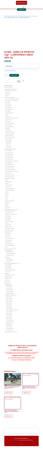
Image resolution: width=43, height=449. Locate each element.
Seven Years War (7, 283)
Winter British (8, 142)
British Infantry (7, 92)
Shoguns (6, 206)
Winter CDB (8, 143)
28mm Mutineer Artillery (9, 166)
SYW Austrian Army (8, 284)
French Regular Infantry (9, 126)
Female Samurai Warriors (9, 188)
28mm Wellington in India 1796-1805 (11, 209)
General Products (7, 281)
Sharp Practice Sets (8, 139)
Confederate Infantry (32, 16)
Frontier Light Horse (8, 240)
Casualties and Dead (9, 185)
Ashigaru (6, 179)
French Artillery (8, 121)
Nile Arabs (7, 95)
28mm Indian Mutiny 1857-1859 (10, 149)
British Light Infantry (8, 109)
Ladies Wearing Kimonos (9, 190)
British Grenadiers (8, 105)
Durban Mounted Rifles (9, 238)
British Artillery (7, 102)
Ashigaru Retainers (8, 181)
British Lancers (8, 236)
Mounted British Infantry (9, 132)
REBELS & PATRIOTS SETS (10, 137)
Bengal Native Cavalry (9, 212)
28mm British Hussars (9, 155)
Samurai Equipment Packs (10, 200)
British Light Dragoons (9, 221)
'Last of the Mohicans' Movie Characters (12, 98)
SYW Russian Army (8, 323)
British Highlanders (8, 107)
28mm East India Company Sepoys (11, 160)
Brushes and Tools (8, 278)
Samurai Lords (7, 202)
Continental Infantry (8, 268)
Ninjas (6, 192)
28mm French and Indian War (9, 97)
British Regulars (8, 266)
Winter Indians (8, 147)
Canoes (6, 114)
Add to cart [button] (8, 392)
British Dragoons (8, 233)
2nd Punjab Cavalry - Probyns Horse (11, 171)
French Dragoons (9, 306)
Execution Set (7, 186)
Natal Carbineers (8, 241)
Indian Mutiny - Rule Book (10, 175)
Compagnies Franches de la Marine (11, 118)
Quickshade (7, 280)
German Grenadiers (9, 289)
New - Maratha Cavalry (9, 230)
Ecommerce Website (14, 440)
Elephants (7, 223)
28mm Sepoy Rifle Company (10, 169)
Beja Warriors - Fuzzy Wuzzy (10, 90)
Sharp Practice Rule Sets (9, 176)
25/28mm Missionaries (8, 87)
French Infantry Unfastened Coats (12, 309)
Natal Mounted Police (9, 243)
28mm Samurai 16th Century (9, 178)
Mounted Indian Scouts (9, 135)
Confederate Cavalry (9, 251)
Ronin (6, 197)
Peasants (7, 195)
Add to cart (14, 75)
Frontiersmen (7, 128)
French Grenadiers (8, 125)
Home (5, 16)
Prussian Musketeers (10, 321)
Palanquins (7, 193)
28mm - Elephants (8, 150)
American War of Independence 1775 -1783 (12, 263)
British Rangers (8, 111)
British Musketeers (9, 301)
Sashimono (7, 204)
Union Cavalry (8, 258)
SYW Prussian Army (8, 313)
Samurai (6, 199)
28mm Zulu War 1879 (8, 231)
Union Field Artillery (9, 259)
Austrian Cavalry (9, 288)
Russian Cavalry (9, 326)
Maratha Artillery (8, 224)
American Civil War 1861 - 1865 (13, 16)
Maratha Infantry (8, 226)
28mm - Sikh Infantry (9, 152)
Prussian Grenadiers (9, 320)
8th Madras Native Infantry (10, 210)
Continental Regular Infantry (10, 270)
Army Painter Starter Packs (10, 274)
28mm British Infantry (9, 157)
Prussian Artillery (9, 314)
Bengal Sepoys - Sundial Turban (11, 214)
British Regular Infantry (9, 112)
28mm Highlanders (8, 162)
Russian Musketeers (9, 330)
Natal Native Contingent (9, 245)
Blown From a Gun (8, 173)
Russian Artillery (9, 324)
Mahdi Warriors (8, 94)
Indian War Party (8, 130)
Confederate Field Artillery (10, 253)
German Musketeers (9, 291)
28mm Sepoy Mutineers (9, 167)
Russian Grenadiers (9, 328)
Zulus (6, 247)
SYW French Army (8, 303)
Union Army (7, 256)
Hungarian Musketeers (10, 293)
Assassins (7, 183)
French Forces (7, 271)
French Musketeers (9, 311)
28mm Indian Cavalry (9, 164)
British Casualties (8, 104)
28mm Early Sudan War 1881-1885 (10, 89)
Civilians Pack (7, 116)
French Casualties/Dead (9, 123)
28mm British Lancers (9, 159)
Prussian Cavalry (9, 316)
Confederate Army (24, 16)
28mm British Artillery (9, 154)
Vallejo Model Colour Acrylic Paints (10, 331)
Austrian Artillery (9, 286)
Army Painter (6, 273)
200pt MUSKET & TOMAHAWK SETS (11, 100)
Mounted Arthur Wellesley (10, 228)
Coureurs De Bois (8, 119)
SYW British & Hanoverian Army (11, 295)
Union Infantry (8, 261)
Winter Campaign (8, 140)
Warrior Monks (8, 207)
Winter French (8, 145)
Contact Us (21, 9)
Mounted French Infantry (9, 133)
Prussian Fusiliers (9, 318)
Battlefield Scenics (8, 276)
